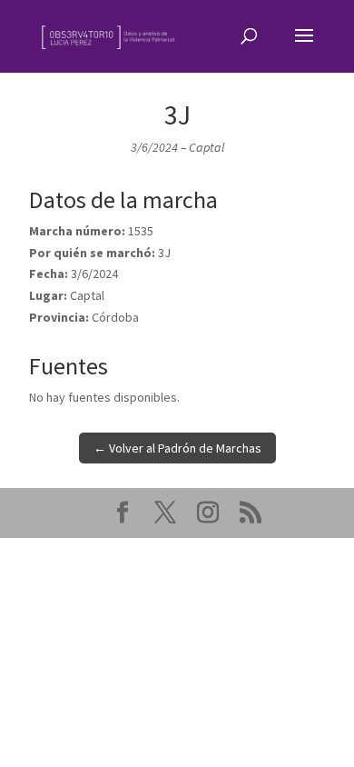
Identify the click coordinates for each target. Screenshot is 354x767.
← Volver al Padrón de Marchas (177, 448)
